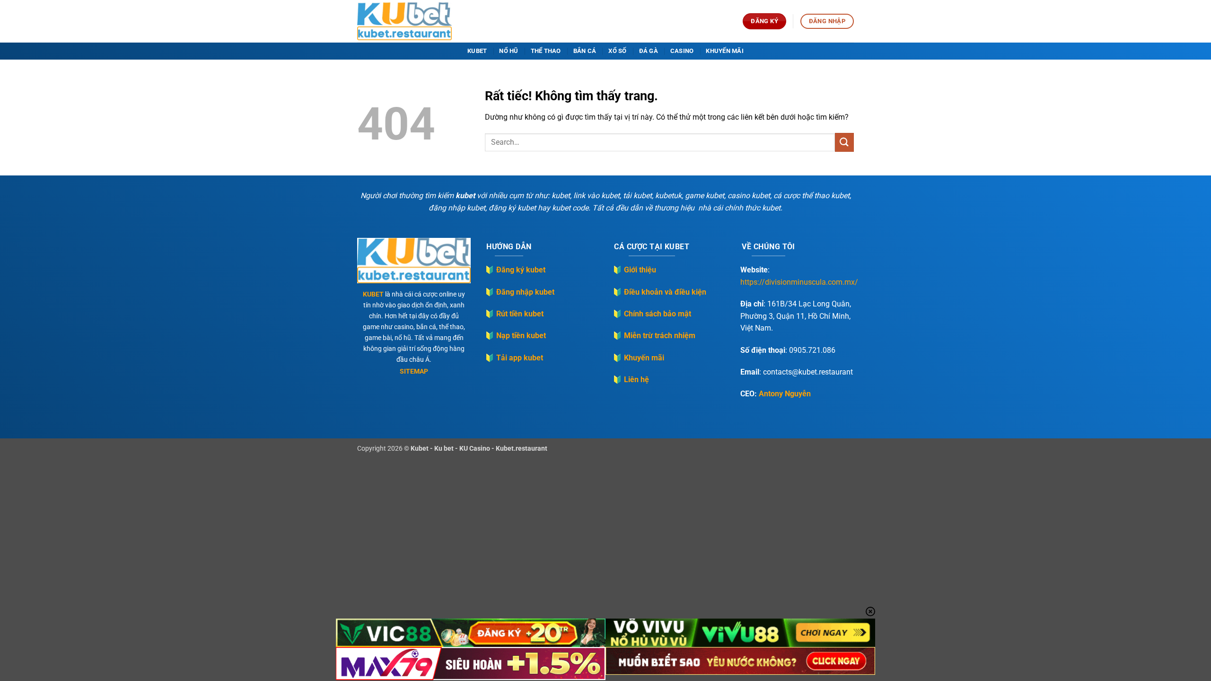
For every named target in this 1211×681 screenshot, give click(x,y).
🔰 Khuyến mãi (638, 357)
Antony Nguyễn (785, 393)
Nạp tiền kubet (521, 335)
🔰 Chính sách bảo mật (652, 313)
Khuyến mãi (725, 50)
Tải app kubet (519, 357)
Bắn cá (585, 50)
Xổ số (617, 50)
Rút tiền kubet (520, 313)
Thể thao (546, 50)
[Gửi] (844, 142)
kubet (477, 50)
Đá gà (648, 50)
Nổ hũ (508, 50)
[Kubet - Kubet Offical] (404, 21)
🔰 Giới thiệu (634, 269)
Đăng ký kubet (520, 269)
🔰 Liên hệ (631, 379)
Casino (682, 50)
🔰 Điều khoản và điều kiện (659, 292)
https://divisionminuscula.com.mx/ (799, 282)
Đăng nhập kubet (525, 292)
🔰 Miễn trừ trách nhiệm (654, 335)
